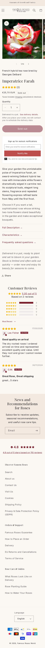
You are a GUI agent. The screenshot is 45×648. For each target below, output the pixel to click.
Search (8, 472)
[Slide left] (16, 64)
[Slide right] (28, 64)
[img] (9, 328)
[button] (34, 10)
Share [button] (8, 275)
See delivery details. (29, 114)
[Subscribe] (36, 430)
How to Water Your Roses (18, 593)
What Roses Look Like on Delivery (18, 578)
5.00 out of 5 (29, 293)
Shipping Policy (13, 504)
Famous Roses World (26, 643)
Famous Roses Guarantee (18, 532)
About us (9, 478)
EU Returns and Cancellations (20, 552)
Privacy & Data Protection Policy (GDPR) (22, 513)
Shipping (18, 97)
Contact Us (11, 485)
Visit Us (9, 491)
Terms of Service (14, 558)
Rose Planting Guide (16, 586)
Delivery (9, 545)
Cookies (9, 498)
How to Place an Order (17, 539)
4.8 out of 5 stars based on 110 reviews (22, 452)
